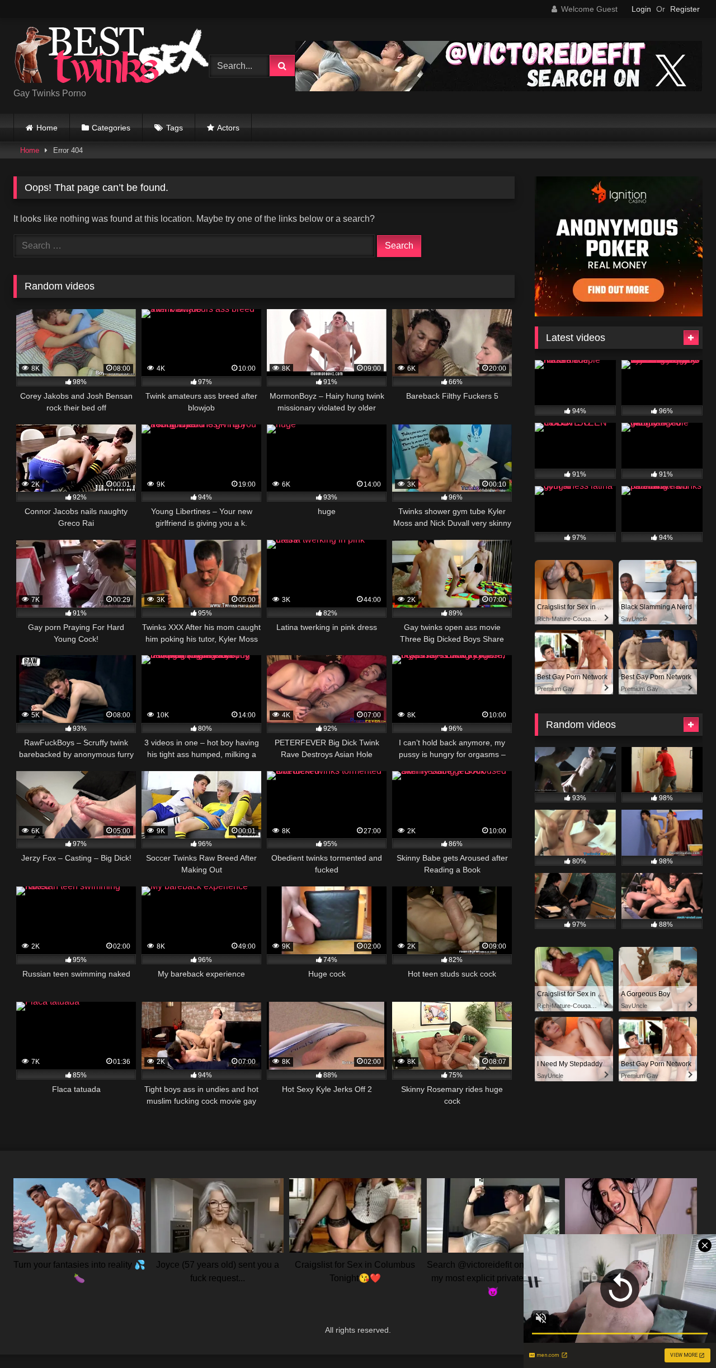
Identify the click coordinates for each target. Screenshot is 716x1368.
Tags (174, 127)
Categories (111, 127)
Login (641, 8)
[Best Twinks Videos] (111, 57)
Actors (228, 127)
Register (685, 8)
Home (47, 127)
